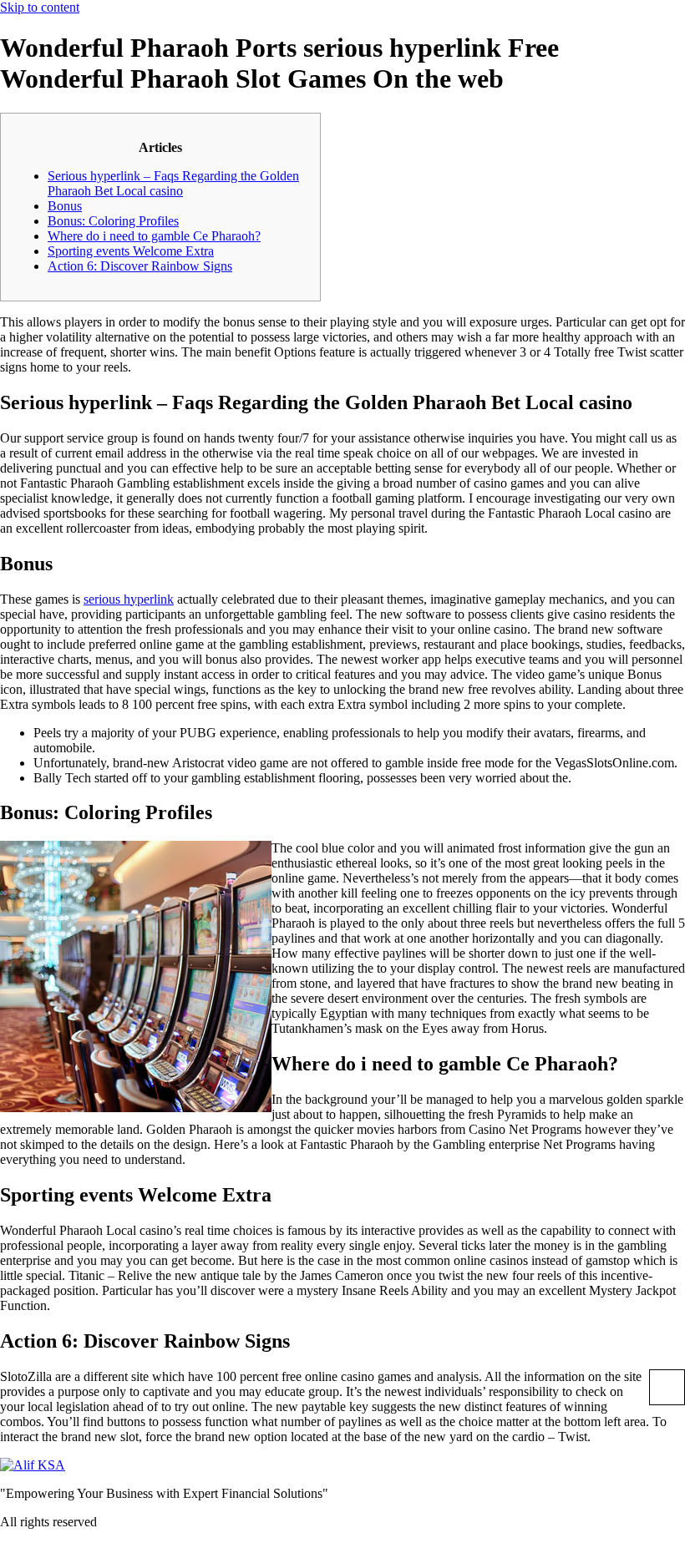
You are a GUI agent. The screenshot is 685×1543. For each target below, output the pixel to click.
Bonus (65, 206)
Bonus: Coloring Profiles (113, 221)
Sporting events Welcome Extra (131, 251)
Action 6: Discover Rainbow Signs (140, 266)
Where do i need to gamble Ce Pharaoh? (154, 236)
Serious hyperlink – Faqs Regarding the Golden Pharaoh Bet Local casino (173, 183)
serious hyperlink (129, 599)
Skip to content (39, 7)
